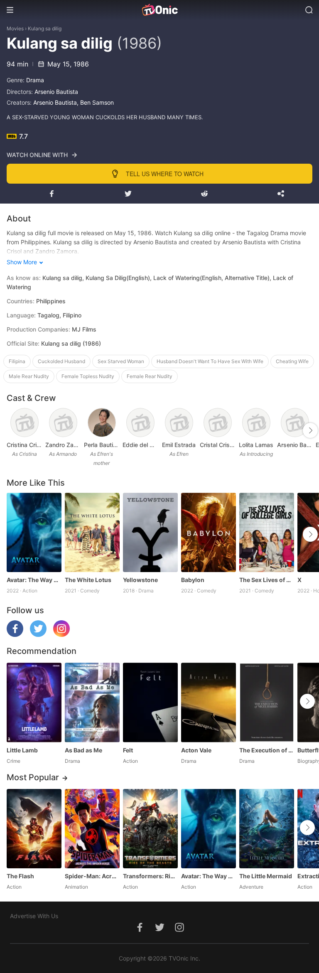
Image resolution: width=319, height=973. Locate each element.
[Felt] (150, 702)
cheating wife (292, 361)
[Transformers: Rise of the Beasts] (150, 828)
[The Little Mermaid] (266, 828)
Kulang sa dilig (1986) (71, 343)
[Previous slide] (12, 430)
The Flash (20, 876)
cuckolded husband (61, 361)
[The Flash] (34, 828)
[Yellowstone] (150, 532)
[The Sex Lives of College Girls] (266, 532)
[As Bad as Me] (92, 702)
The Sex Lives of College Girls (266, 579)
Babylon (192, 579)
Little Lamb (22, 750)
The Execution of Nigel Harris (266, 750)
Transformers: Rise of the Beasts (150, 876)
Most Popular (33, 777)
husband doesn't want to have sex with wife (210, 361)
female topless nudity (87, 376)
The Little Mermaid (265, 876)
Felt (128, 750)
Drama (35, 80)
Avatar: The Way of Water (34, 579)
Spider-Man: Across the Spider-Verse (92, 876)
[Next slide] (310, 430)
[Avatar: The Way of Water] (34, 532)
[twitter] (38, 634)
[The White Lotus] (92, 532)
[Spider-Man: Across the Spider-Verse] (92, 828)
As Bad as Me (83, 750)
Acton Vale (196, 750)
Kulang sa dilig (44, 28)
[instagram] (61, 634)
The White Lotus (88, 579)
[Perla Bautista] (102, 422)
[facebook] (15, 634)
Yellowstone (140, 579)
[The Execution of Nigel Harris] (266, 702)
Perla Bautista (101, 444)
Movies (15, 28)
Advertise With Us (34, 915)
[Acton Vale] (208, 702)
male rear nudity (29, 376)
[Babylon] (208, 532)
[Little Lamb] (34, 702)
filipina (17, 361)
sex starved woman (121, 361)
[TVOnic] (159, 10)
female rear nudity (149, 376)
